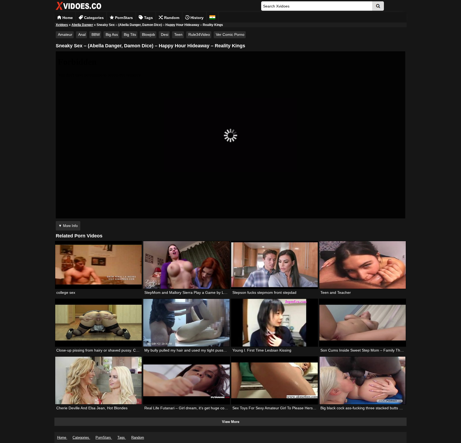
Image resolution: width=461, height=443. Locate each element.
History (196, 18)
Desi (164, 34)
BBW (96, 34)
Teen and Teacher (335, 292)
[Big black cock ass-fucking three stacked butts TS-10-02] (362, 380)
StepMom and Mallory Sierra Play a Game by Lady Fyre (191, 292)
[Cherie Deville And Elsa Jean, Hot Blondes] (98, 380)
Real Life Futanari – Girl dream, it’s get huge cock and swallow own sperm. (207, 408)
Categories (93, 18)
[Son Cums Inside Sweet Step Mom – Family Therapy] (362, 323)
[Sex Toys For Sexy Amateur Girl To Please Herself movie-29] (274, 380)
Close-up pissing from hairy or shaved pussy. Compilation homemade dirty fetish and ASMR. (134, 350)
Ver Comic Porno (230, 34)
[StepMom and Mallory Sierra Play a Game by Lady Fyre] (186, 265)
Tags (148, 18)
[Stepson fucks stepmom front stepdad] (274, 265)
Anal (82, 34)
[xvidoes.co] (78, 10)
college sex (65, 292)
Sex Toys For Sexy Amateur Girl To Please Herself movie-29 (282, 408)
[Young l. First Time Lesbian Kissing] (274, 323)
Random (171, 18)
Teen (178, 34)
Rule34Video (199, 34)
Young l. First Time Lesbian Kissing (261, 350)
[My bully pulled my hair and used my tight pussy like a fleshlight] (186, 323)
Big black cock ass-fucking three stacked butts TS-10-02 (367, 408)
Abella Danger (82, 25)
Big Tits (130, 34)
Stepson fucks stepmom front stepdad (264, 292)
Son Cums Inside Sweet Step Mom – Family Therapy (365, 350)
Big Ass (112, 34)
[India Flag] (212, 17)
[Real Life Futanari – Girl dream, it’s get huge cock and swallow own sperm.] (186, 380)
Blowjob (148, 34)
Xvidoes (62, 25)
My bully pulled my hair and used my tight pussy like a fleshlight (197, 350)
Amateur (65, 34)
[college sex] (98, 265)
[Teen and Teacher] (362, 265)
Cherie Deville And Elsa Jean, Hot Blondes (92, 408)
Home (67, 18)
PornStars (123, 18)
